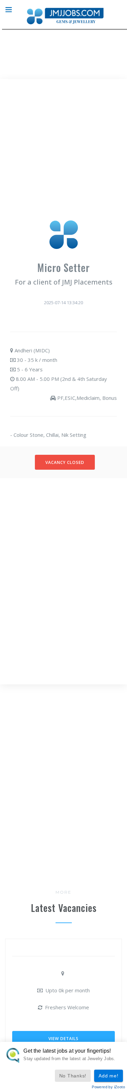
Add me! (108, 1075)
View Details (63, 1038)
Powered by (108, 1087)
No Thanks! (73, 1075)
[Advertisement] (63, 152)
